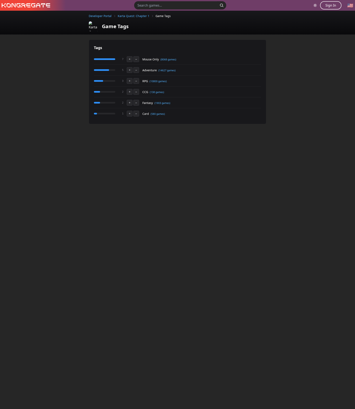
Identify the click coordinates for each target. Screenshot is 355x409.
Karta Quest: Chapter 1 (133, 16)
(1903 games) (162, 103)
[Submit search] (221, 5)
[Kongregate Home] (25, 5)
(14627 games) (167, 70)
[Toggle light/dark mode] (315, 5)
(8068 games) (168, 59)
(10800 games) (158, 81)
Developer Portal (100, 16)
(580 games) (158, 114)
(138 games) (157, 92)
